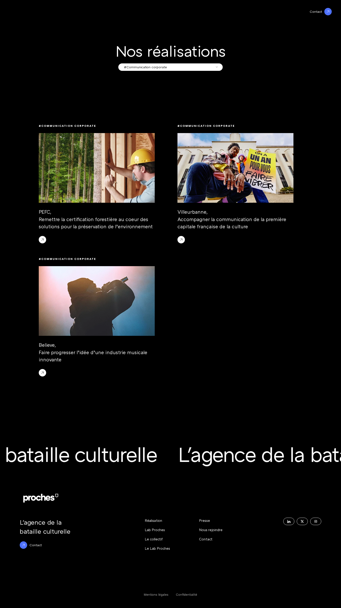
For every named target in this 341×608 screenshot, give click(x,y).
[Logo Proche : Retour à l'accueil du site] (41, 498)
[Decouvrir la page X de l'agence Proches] (302, 521)
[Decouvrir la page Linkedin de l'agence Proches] (288, 521)
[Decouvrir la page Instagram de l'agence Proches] (315, 521)
